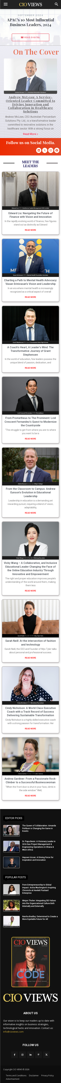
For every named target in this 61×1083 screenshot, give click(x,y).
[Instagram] (50, 150)
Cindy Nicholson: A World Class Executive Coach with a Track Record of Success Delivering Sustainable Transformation (30, 711)
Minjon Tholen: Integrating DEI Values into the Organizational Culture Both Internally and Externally (39, 903)
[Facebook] (56, 150)
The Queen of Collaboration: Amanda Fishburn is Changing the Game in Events (39, 828)
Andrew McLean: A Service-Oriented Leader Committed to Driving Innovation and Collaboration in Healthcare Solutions (30, 104)
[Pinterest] (38, 1055)
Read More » (30, 134)
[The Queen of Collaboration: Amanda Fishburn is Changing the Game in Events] (11, 830)
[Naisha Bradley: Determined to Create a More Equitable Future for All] (11, 921)
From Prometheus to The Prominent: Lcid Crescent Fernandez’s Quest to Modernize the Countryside (31, 421)
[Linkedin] (38, 150)
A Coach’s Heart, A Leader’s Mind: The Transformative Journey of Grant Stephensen (30, 351)
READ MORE (30, 230)
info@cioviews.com (13, 1031)
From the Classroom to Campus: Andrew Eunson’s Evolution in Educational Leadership (30, 492)
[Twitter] (46, 1055)
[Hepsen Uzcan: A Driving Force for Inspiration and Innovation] (11, 862)
